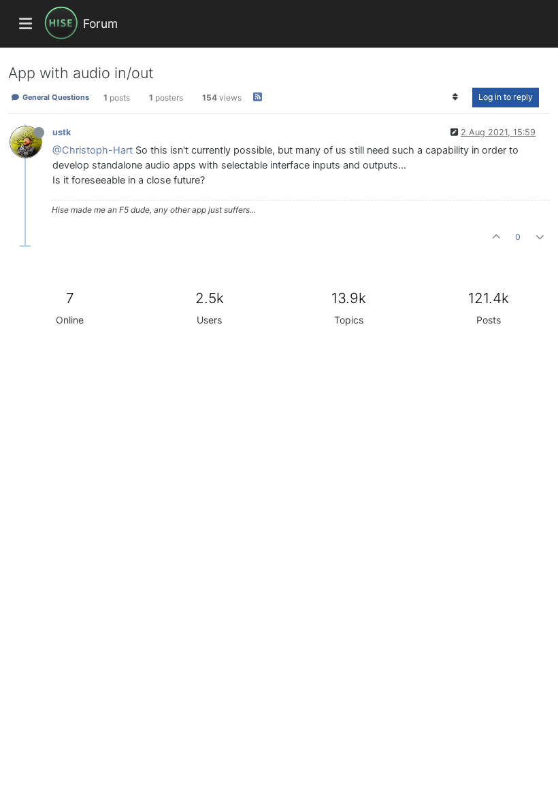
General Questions (54, 97)
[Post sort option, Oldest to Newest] (455, 97)
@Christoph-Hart (92, 150)
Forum (100, 23)
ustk (61, 132)
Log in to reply (505, 97)
